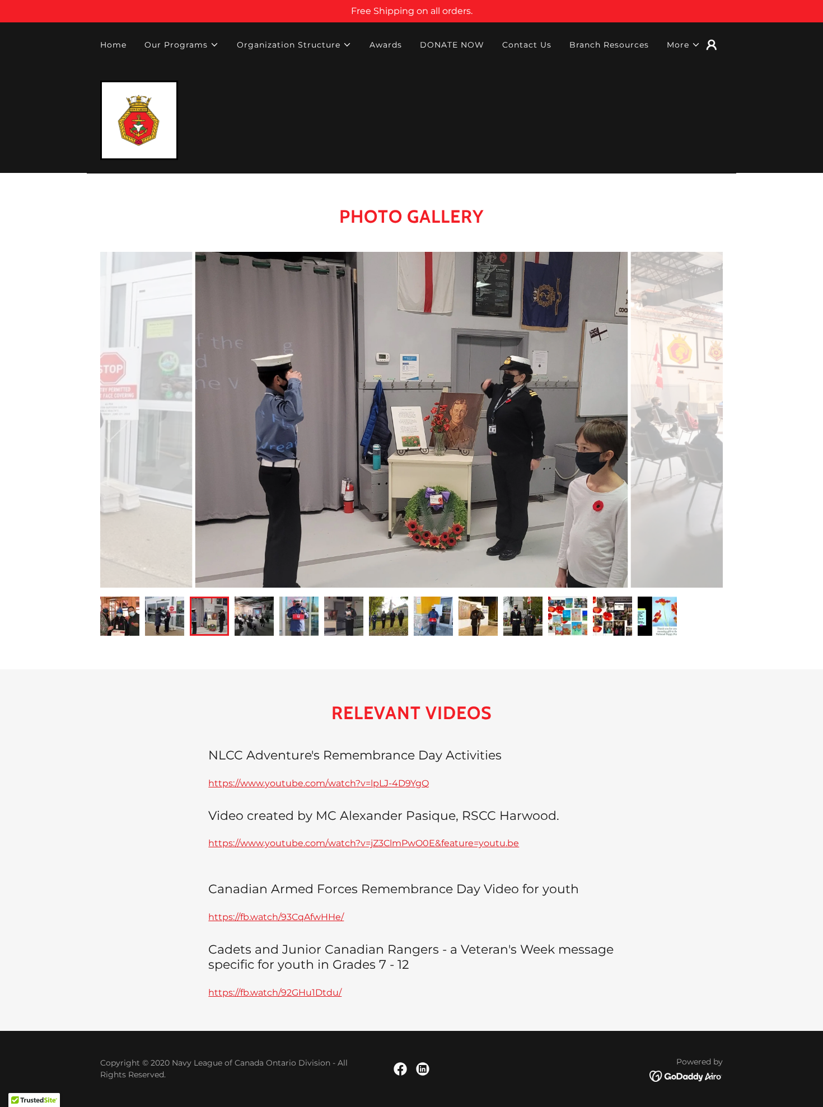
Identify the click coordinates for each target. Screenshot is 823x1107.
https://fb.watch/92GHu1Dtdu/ (275, 992)
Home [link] (113, 45)
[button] (181, 44)
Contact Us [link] (526, 45)
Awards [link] (386, 45)
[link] (139, 119)
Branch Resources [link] (609, 45)
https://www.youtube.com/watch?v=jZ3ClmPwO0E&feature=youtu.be (363, 843)
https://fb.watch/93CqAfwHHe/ (276, 917)
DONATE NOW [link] (452, 45)
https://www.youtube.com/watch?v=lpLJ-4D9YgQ (318, 783)
